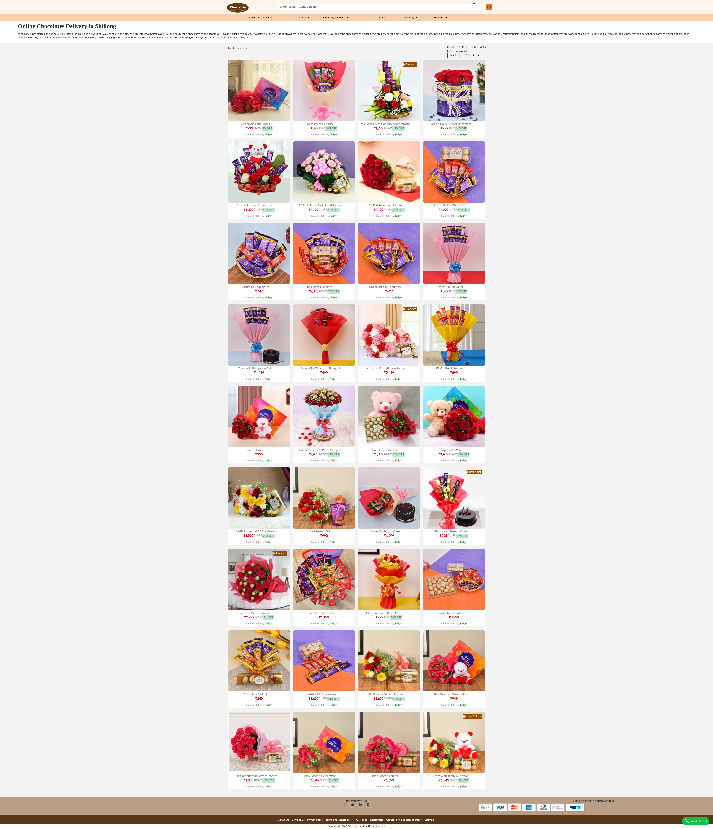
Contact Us (298, 820)
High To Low (473, 55)
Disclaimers (377, 820)
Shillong (243, 48)
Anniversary (440, 17)
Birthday (409, 17)
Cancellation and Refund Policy (404, 820)
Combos (380, 17)
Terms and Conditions (338, 820)
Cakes (302, 17)
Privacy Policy (315, 820)
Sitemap (429, 820)
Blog (365, 820)
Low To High (456, 55)
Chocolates (232, 48)
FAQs (356, 820)
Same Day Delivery (334, 17)
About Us (283, 820)
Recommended (458, 51)
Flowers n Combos (258, 17)
